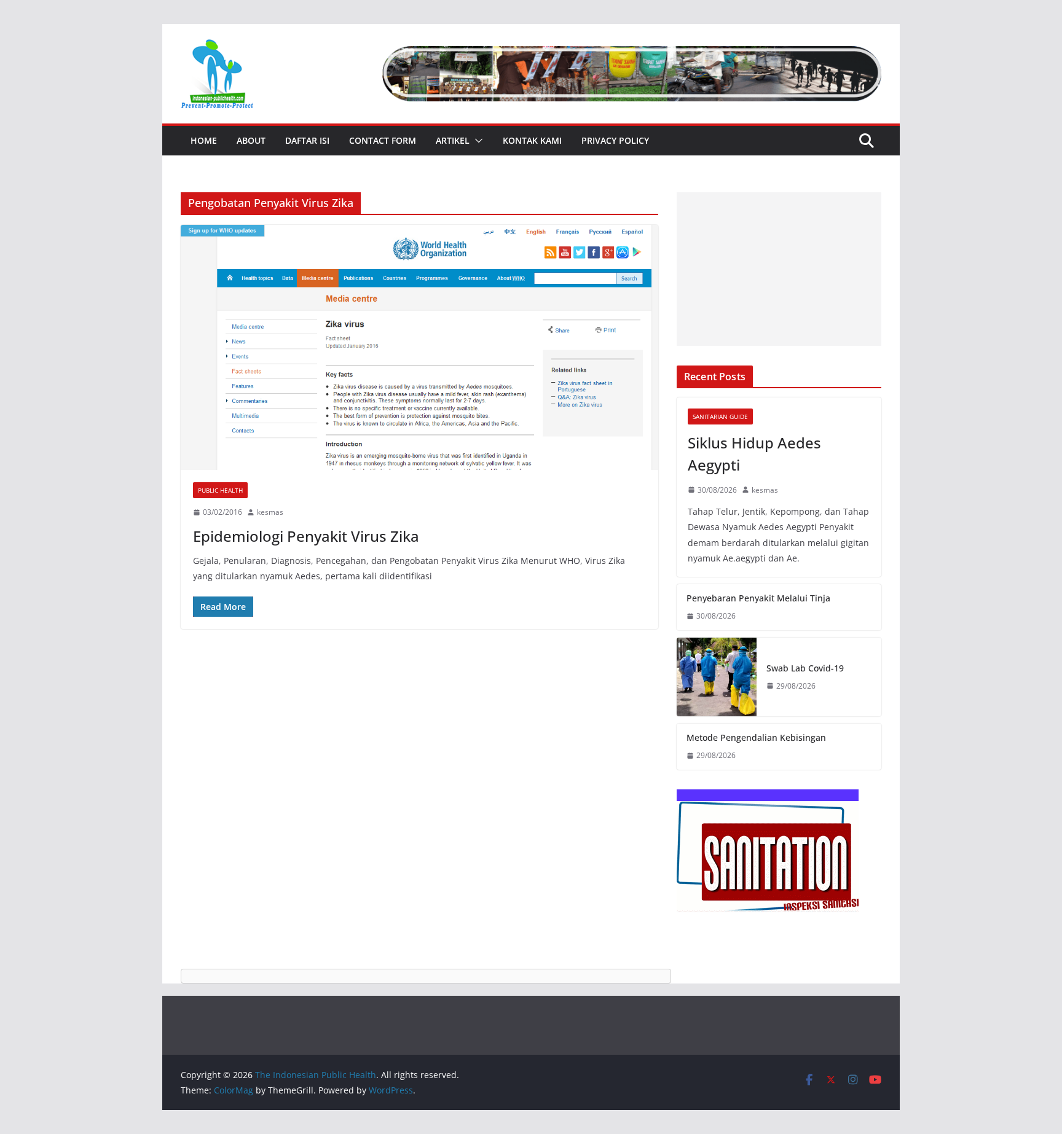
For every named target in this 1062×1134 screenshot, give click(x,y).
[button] (476, 140)
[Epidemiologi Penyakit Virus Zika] (419, 347)
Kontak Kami (532, 140)
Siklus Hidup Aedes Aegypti (754, 453)
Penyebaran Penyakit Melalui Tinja (758, 598)
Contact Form (382, 140)
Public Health (220, 490)
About (251, 140)
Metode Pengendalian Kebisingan (756, 737)
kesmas (270, 512)
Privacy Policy (615, 140)
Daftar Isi (307, 140)
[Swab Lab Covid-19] (717, 677)
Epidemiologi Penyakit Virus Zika (306, 536)
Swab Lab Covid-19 (805, 668)
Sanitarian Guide (720, 416)
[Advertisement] (779, 269)
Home (204, 140)
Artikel (453, 140)
